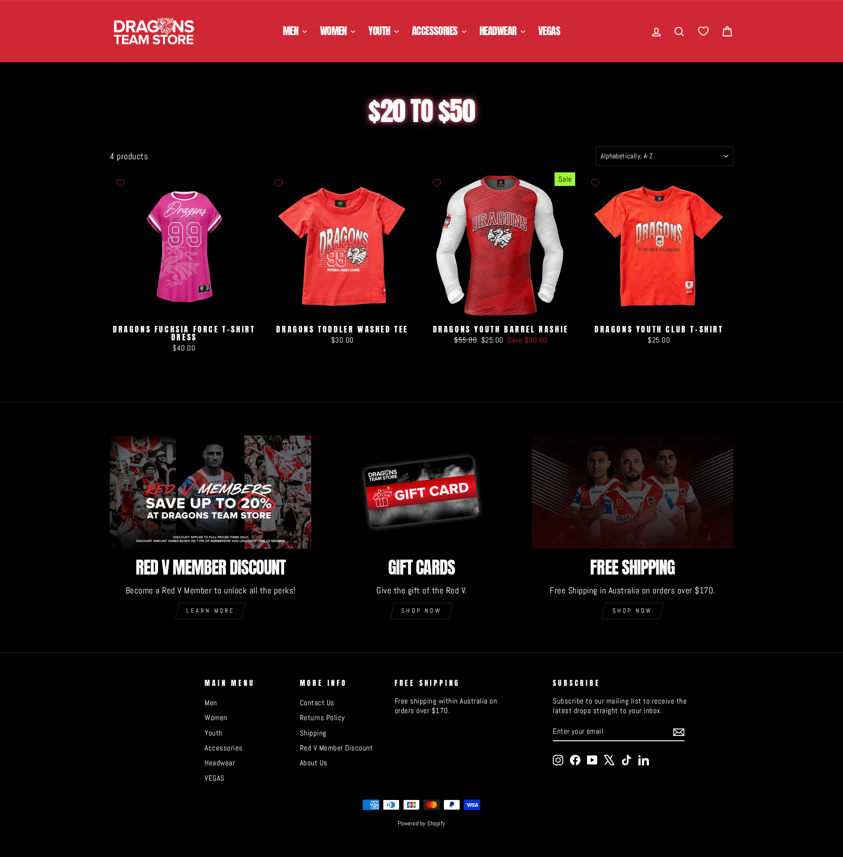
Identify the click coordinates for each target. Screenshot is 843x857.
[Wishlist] (703, 31)
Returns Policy (322, 717)
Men (291, 31)
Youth (380, 31)
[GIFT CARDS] (421, 492)
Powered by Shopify (422, 823)
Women (334, 31)
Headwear (499, 31)
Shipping (313, 733)
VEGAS (549, 31)
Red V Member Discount (336, 748)
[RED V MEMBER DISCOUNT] (210, 492)
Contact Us (317, 702)
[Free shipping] (632, 492)
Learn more (210, 610)
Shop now (421, 610)
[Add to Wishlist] (120, 182)
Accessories (436, 31)
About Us (314, 763)
